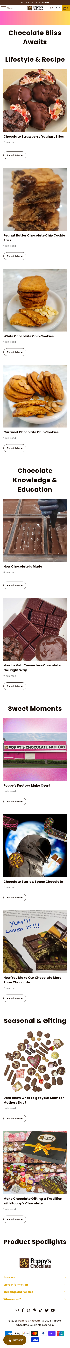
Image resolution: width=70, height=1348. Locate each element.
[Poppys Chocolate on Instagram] (28, 1311)
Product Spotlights (35, 1241)
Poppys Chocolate (29, 1320)
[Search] (52, 8)
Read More (15, 155)
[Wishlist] (58, 8)
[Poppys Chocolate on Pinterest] (34, 1311)
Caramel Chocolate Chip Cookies (31, 432)
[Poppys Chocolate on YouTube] (52, 1311)
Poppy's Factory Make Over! (26, 785)
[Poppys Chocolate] (35, 8)
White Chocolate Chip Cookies (28, 336)
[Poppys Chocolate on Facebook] (23, 1311)
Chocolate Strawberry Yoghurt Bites (33, 136)
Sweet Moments (35, 708)
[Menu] (1, 8)
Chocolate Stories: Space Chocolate (33, 881)
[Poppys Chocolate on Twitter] (46, 1311)
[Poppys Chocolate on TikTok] (40, 1311)
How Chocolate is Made (22, 566)
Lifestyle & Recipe (35, 59)
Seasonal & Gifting (35, 1020)
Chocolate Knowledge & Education (35, 480)
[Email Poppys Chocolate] (16, 1311)
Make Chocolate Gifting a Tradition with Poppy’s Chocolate (32, 1201)
